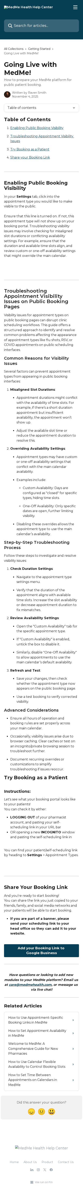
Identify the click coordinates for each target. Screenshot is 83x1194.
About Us (30, 1162)
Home (14, 1162)
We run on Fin (44, 1182)
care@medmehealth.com (30, 985)
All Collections (13, 49)
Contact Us (66, 1162)
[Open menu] (75, 7)
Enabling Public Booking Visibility (36, 128)
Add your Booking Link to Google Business (41, 950)
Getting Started (39, 49)
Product (47, 1162)
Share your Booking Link (30, 157)
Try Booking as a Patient (29, 149)
